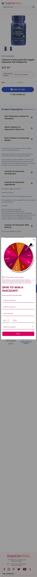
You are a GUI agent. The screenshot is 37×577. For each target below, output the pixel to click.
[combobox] (6, 320)
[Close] (34, 240)
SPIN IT (18, 334)
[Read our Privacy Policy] (33, 280)
